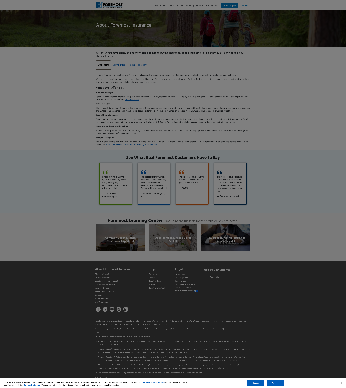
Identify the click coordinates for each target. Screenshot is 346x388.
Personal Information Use (154, 382)
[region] (173, 383)
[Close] (342, 383)
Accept (275, 383)
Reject (256, 383)
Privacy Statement (32, 385)
